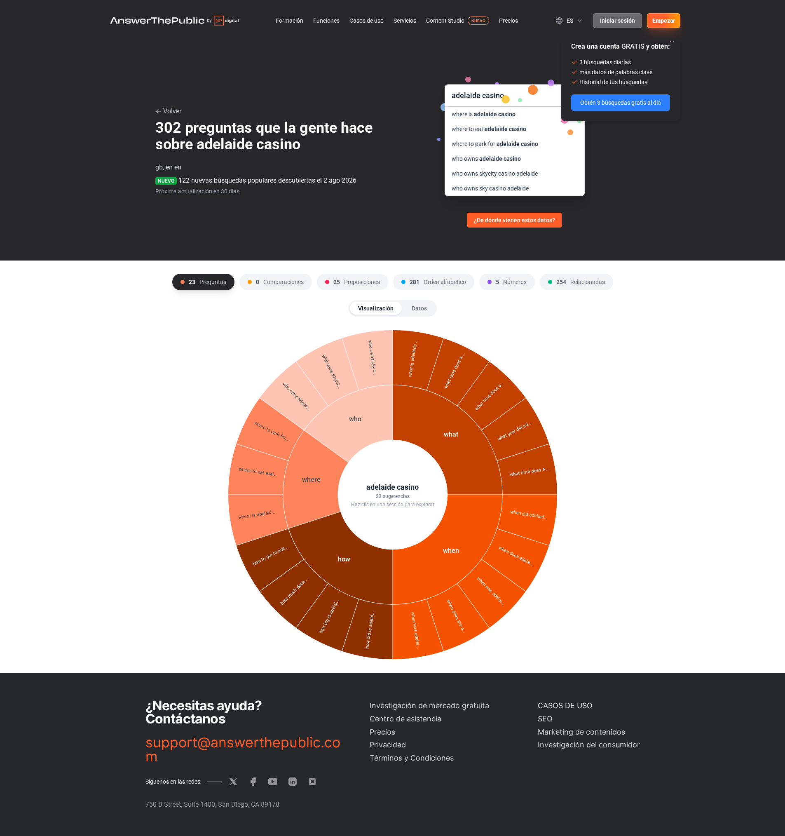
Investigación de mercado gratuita (429, 705)
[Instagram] (312, 782)
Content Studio (445, 20)
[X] (233, 782)
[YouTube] (273, 782)
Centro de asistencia (405, 718)
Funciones (326, 20)
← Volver (168, 111)
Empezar (663, 20)
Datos (419, 308)
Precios (508, 20)
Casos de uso (366, 20)
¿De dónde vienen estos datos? (514, 220)
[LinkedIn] (293, 782)
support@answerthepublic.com (242, 749)
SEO (545, 718)
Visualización (376, 308)
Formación (289, 20)
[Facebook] (253, 782)
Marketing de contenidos (581, 732)
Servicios (405, 20)
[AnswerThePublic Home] (174, 21)
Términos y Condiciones (412, 758)
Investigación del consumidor (589, 744)
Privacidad (388, 744)
